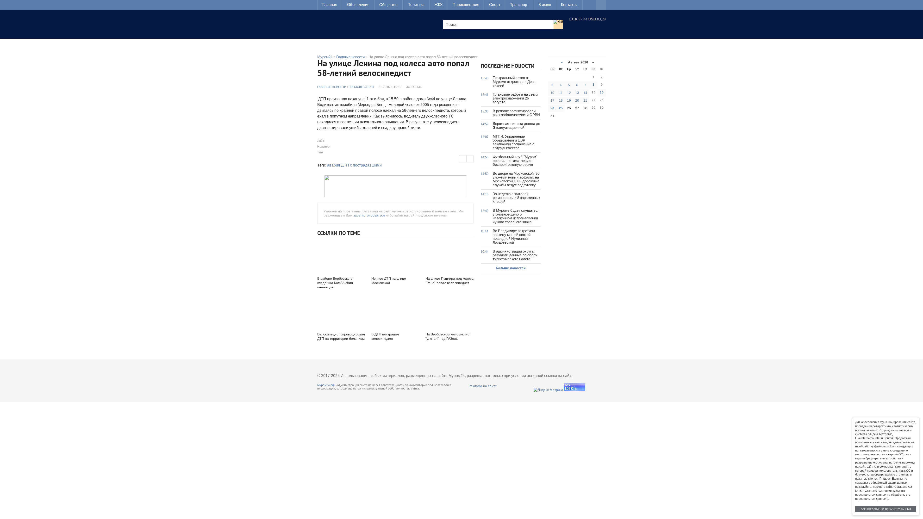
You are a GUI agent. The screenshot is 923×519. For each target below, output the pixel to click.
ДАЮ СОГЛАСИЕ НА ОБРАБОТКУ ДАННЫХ (886, 509)
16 (602, 93)
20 (577, 100)
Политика (415, 5)
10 (552, 93)
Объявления (358, 5)
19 (569, 100)
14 (585, 93)
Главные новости (331, 87)
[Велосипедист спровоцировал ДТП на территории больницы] (341, 312)
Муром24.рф (326, 385)
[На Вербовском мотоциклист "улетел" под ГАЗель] (449, 312)
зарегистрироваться (369, 215)
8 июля (545, 5)
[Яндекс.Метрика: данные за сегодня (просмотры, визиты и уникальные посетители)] (548, 390)
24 (552, 108)
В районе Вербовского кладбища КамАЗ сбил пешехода (335, 283)
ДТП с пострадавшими (361, 165)
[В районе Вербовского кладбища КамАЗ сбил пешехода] (341, 257)
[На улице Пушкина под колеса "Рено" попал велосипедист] (449, 257)
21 (585, 100)
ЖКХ (438, 5)
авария (333, 165)
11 (561, 93)
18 (561, 100)
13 (577, 93)
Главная (329, 5)
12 (569, 93)
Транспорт (519, 5)
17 (552, 100)
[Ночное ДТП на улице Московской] (395, 257)
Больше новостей (511, 268)
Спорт (494, 5)
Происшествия (466, 5)
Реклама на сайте (483, 386)
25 (561, 108)
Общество (388, 5)
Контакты (569, 5)
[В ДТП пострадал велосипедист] (395, 312)
